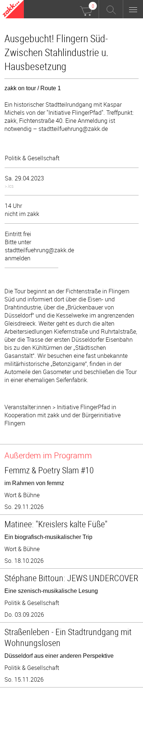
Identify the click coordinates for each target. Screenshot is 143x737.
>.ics (9, 186)
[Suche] (111, 9)
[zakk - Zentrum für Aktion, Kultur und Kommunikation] (13, 10)
